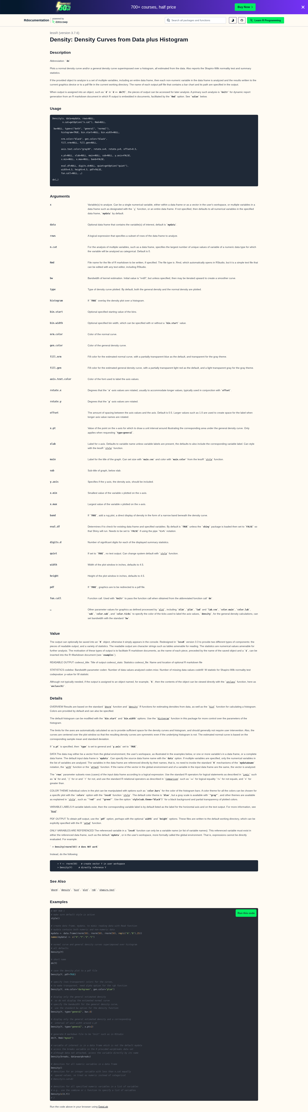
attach (95, 767)
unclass (230, 682)
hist (211, 707)
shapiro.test (106, 890)
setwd (87, 823)
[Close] (303, 7)
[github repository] (242, 20)
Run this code (246, 913)
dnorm (108, 707)
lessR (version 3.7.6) (64, 33)
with (68, 767)
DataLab (103, 1106)
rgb (94, 890)
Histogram (163, 718)
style (108, 448)
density (133, 707)
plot (161, 609)
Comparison (172, 779)
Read (53, 811)
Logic (246, 774)
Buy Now (244, 7)
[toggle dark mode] (233, 20)
